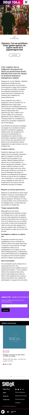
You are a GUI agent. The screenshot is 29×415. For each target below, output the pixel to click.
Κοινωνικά (14, 55)
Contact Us (6, 399)
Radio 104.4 (6, 389)
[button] (4, 376)
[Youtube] (18, 389)
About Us (5, 396)
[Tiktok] (20, 389)
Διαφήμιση (17, 402)
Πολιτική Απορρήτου (20, 392)
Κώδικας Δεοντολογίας (21, 395)
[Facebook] (16, 389)
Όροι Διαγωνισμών (20, 399)
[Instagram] (23, 389)
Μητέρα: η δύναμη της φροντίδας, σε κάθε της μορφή (14, 355)
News (4, 392)
